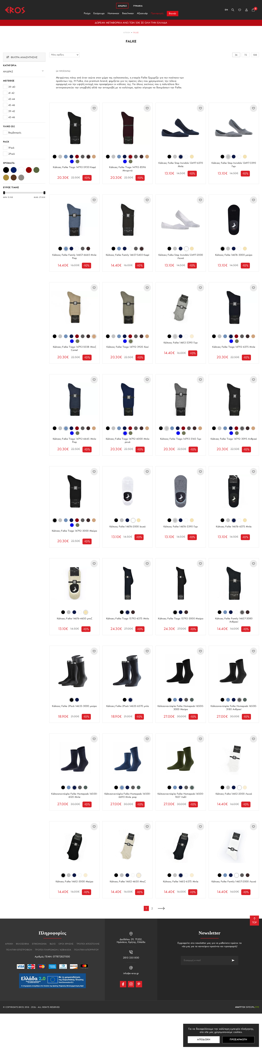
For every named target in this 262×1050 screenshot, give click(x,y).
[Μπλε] (14, 169)
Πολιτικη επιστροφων (19, 950)
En (226, 10)
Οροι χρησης (66, 944)
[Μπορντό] (29, 169)
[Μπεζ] (6, 177)
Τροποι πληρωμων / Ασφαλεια (53, 950)
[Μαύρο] (6, 169)
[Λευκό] (21, 169)
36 (236, 55)
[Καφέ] (14, 177)
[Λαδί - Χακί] (36, 169)
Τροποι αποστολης (88, 944)
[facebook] (123, 984)
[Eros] (15, 10)
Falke (136, 33)
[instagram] (131, 984)
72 (245, 55)
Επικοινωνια (39, 944)
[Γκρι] (21, 177)
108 (255, 55)
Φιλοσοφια (22, 944)
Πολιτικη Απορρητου (86, 950)
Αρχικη (126, 33)
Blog (52, 944)
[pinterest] (139, 984)
